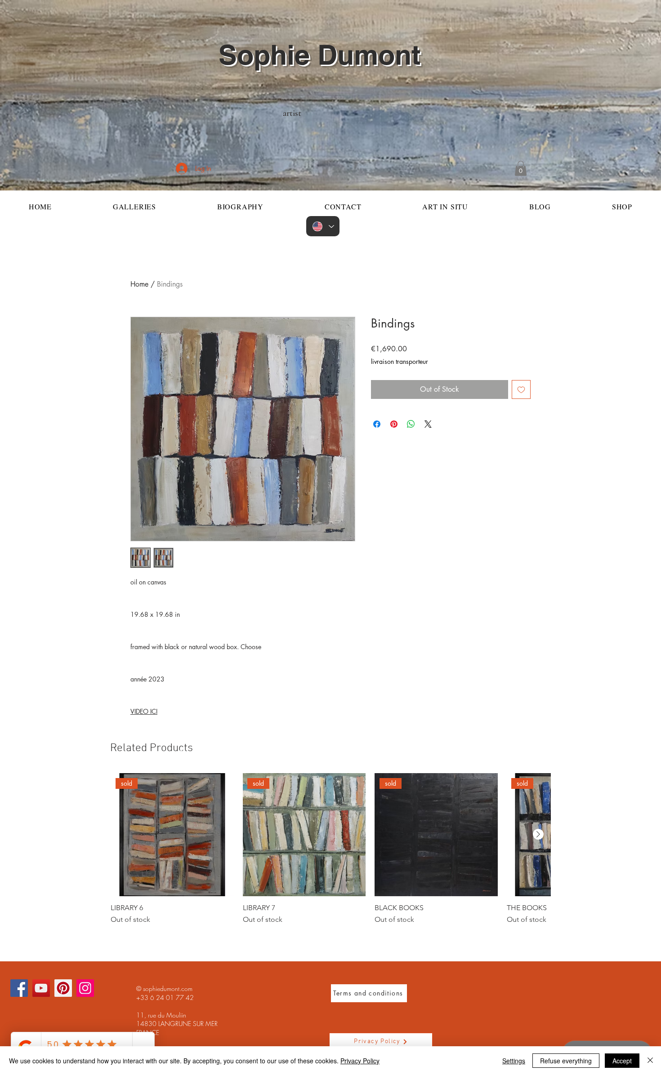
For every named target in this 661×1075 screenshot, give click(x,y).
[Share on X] (428, 424)
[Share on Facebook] (376, 424)
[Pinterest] (63, 988)
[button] (520, 168)
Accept (622, 1060)
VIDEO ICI (143, 711)
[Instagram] (85, 988)
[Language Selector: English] (322, 226)
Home (139, 284)
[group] (330, 849)
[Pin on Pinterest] (394, 424)
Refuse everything (566, 1060)
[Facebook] (19, 988)
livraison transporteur (399, 361)
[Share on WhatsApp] (411, 424)
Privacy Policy (360, 1060)
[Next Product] (538, 834)
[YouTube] (41, 988)
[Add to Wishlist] (521, 389)
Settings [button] (513, 1060)
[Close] (650, 1060)
